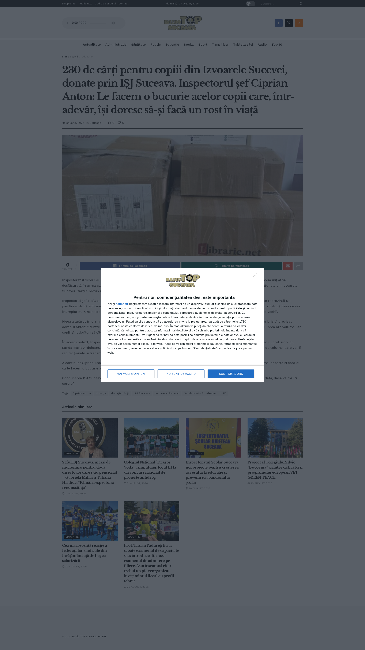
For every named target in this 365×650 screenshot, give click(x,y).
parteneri (122, 303)
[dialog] (182, 325)
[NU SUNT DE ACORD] (256, 276)
